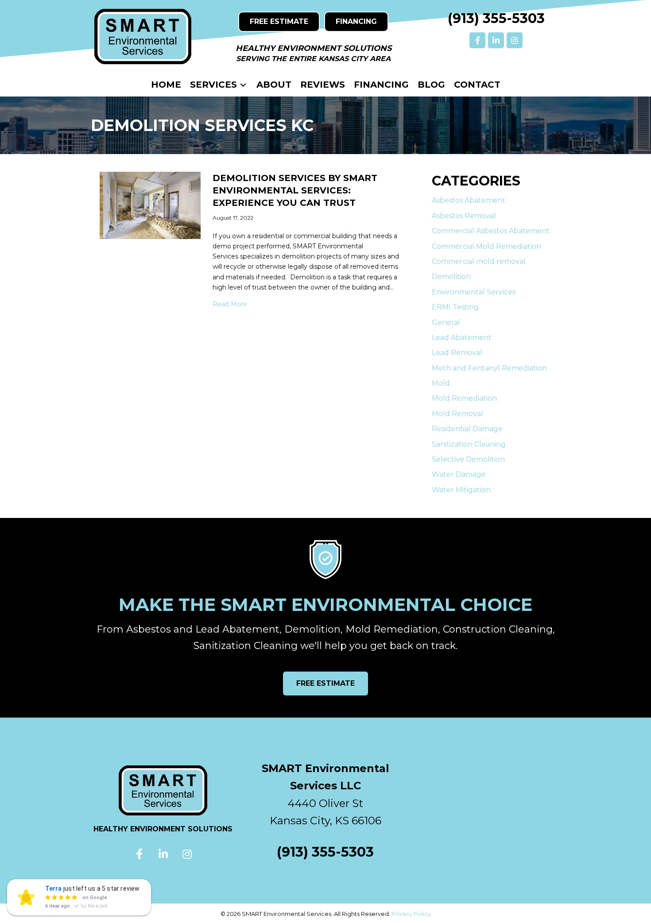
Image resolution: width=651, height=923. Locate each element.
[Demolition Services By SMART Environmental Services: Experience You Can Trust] (150, 205)
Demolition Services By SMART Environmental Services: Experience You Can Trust (295, 190)
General (446, 322)
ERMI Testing (455, 307)
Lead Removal (457, 352)
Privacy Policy (411, 913)
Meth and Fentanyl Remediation (489, 368)
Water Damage (459, 474)
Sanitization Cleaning (469, 444)
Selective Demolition (468, 459)
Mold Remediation (464, 398)
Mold (441, 383)
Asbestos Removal (464, 216)
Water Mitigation (461, 490)
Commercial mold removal (479, 261)
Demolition (451, 276)
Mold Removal (457, 413)
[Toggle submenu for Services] (243, 85)
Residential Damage (467, 429)
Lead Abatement (462, 337)
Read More (230, 304)
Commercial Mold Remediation (486, 246)
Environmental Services (473, 292)
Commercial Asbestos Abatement (491, 231)
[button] (477, 40)
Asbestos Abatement (468, 200)
